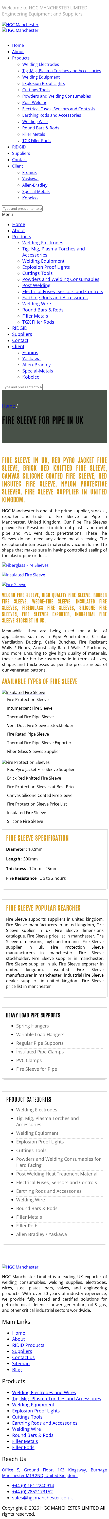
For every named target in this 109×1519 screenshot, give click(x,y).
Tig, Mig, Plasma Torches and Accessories (61, 70)
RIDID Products (28, 1345)
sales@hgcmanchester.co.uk (42, 1498)
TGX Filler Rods (36, 140)
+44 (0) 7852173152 (32, 1491)
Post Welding (34, 102)
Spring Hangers (32, 1026)
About (18, 51)
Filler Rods (27, 1226)
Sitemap (21, 1363)
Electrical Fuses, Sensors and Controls (58, 109)
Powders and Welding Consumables (56, 96)
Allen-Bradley (34, 185)
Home (18, 45)
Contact (19, 159)
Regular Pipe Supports (40, 1043)
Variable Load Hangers (40, 1034)
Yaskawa (30, 179)
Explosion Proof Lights (43, 83)
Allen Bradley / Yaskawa (41, 1234)
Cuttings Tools (36, 90)
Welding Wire (35, 121)
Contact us (23, 1357)
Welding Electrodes (40, 64)
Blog (17, 1369)
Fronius (29, 172)
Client (17, 166)
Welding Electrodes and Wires (44, 1392)
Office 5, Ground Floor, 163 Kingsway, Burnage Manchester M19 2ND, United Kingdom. (54, 1472)
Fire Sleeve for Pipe (36, 1069)
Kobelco (30, 198)
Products (21, 58)
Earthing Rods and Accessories (51, 115)
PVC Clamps (29, 1060)
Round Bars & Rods (40, 128)
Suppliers (21, 153)
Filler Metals (33, 134)
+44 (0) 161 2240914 (33, 1485)
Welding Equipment (41, 77)
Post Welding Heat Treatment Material (57, 1174)
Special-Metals (36, 191)
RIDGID (19, 147)
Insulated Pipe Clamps (40, 1052)
